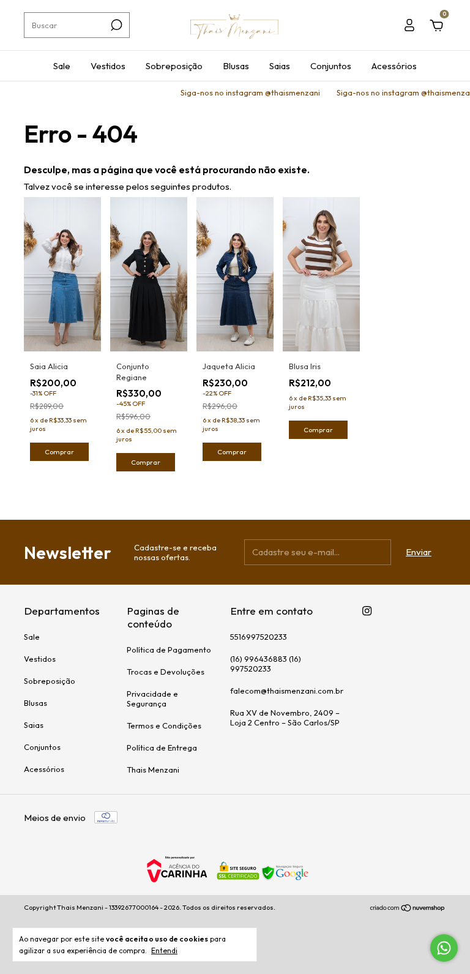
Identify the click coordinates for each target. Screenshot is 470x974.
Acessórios (394, 66)
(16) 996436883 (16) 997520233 (265, 663)
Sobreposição (174, 66)
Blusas (236, 66)
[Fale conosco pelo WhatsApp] (444, 948)
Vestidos (108, 66)
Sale (61, 66)
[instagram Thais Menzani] (367, 610)
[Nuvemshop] (408, 909)
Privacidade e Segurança (152, 698)
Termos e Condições (164, 725)
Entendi (164, 950)
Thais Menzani (153, 769)
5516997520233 (258, 637)
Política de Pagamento (169, 649)
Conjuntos (330, 66)
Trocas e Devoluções (165, 671)
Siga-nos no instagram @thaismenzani (242, 92)
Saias (279, 66)
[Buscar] (115, 25)
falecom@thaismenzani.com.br (286, 690)
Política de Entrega (162, 747)
